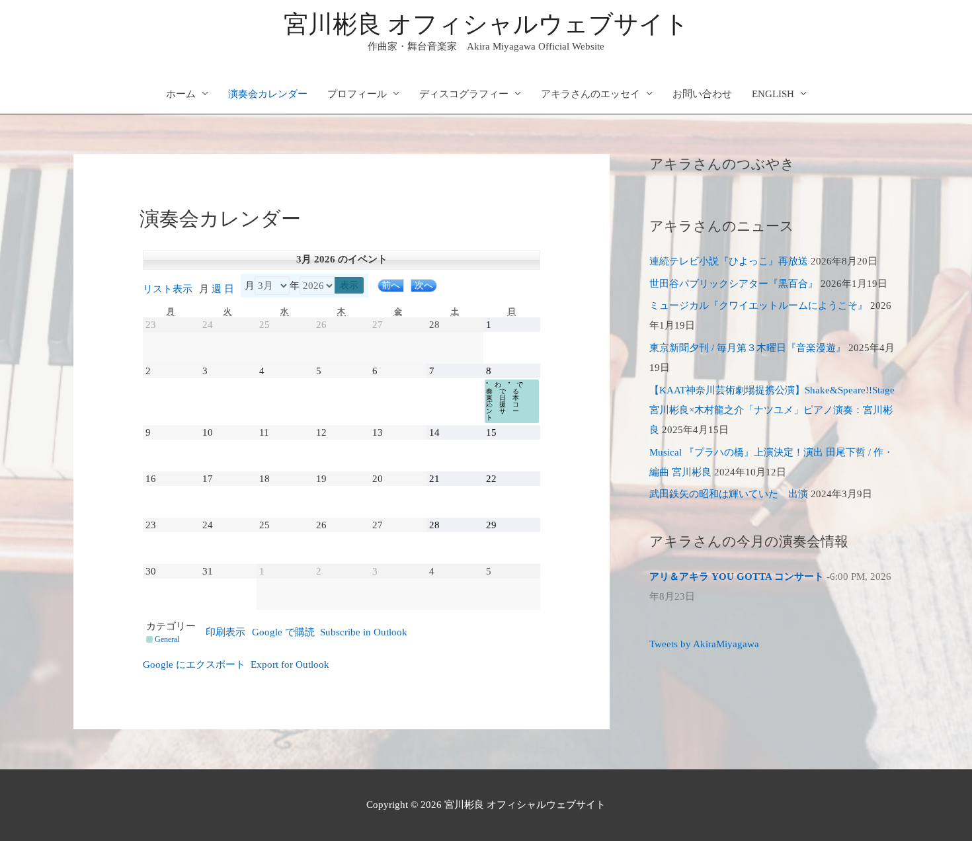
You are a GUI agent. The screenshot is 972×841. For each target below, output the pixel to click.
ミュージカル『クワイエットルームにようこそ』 (758, 305)
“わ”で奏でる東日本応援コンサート (508, 401)
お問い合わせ (702, 94)
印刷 (225, 632)
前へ (391, 285)
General (167, 639)
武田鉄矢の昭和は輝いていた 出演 (728, 494)
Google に (194, 664)
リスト (167, 289)
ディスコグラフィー (463, 94)
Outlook (363, 632)
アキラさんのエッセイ (590, 94)
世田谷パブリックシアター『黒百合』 (733, 283)
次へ (424, 285)
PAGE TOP (939, 805)
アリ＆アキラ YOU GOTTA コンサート (736, 576)
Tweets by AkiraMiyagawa (704, 644)
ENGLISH (773, 94)
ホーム (181, 94)
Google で (283, 632)
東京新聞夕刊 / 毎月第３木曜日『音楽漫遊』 (747, 347)
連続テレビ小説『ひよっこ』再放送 (728, 261)
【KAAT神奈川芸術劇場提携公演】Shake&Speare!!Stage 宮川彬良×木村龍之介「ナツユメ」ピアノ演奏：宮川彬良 (772, 410)
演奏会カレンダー (267, 94)
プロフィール (357, 94)
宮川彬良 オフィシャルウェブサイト (486, 24)
